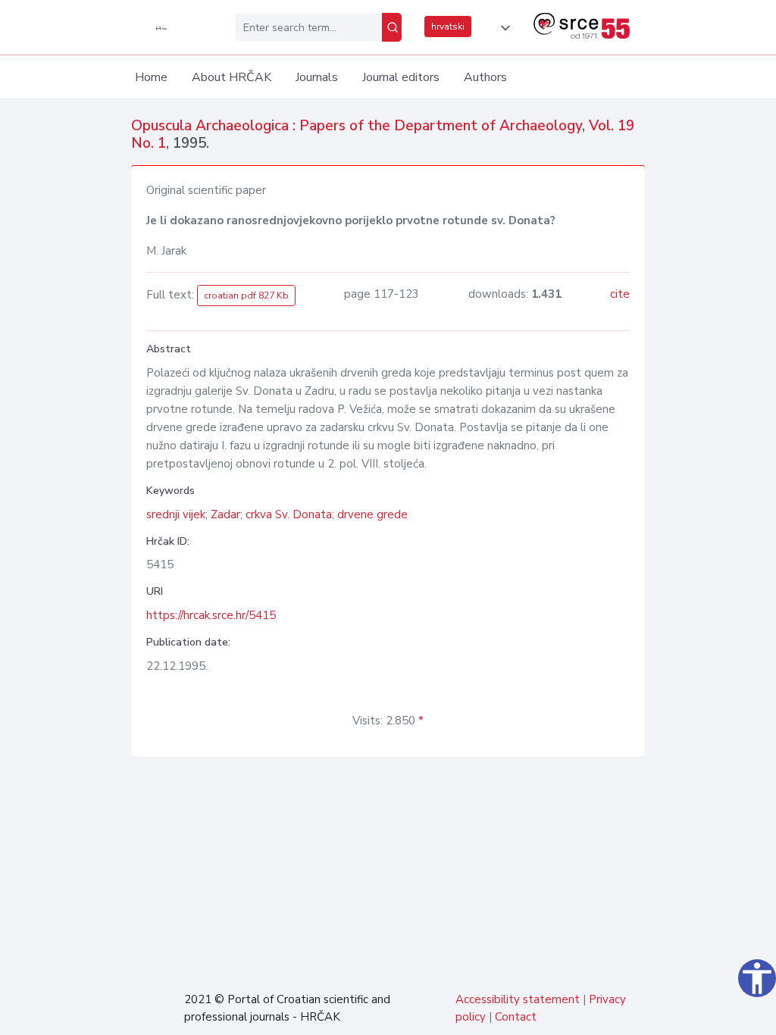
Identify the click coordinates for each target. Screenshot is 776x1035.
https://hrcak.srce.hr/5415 (211, 615)
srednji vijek (175, 514)
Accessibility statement (517, 999)
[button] (502, 28)
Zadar (225, 514)
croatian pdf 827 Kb (246, 295)
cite (620, 294)
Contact (516, 1016)
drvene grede (372, 514)
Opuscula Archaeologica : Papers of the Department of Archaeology (356, 126)
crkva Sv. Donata (289, 514)
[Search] (392, 27)
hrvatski (448, 26)
